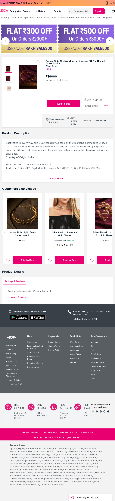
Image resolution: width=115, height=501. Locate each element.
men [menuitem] (98, 17)
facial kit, (22, 451)
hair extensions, (52, 457)
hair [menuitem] (20, 17)
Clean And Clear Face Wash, (55, 481)
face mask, (59, 448)
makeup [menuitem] (5, 17)
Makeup (94, 342)
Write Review (18, 297)
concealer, (47, 448)
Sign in (98, 11)
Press (8, 357)
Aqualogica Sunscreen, (80, 478)
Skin (92, 346)
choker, (49, 463)
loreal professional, (34, 457)
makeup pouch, (75, 463)
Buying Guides (54, 350)
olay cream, (67, 457)
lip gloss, (79, 448)
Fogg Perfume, (34, 481)
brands (26, 11)
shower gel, (35, 460)
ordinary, (45, 454)
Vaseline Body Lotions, (29, 478)
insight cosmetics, (71, 460)
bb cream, (33, 451)
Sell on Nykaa (33, 367)
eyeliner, (94, 451)
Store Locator (33, 352)
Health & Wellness (98, 366)
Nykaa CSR (11, 365)
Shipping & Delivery (35, 363)
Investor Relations (14, 380)
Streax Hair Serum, (72, 475)
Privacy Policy (87, 432)
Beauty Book (54, 342)
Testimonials (11, 361)
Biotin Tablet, (62, 478)
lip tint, (83, 457)
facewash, (75, 466)
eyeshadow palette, (67, 454)
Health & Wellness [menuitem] (85, 17)
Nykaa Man (74, 350)
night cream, (63, 466)
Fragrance (95, 370)
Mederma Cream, (24, 472)
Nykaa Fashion (76, 354)
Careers (9, 349)
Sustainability (12, 370)
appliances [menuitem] (29, 17)
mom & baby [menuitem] (67, 17)
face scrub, (69, 469)
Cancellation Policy (68, 432)
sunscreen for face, (51, 460)
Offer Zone (74, 342)
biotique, (69, 448)
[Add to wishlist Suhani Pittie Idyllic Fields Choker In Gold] (8, 260)
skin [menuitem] (13, 17)
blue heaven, (26, 469)
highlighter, (23, 448)
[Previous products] (4, 232)
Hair (92, 350)
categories (15, 11)
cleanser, (82, 454)
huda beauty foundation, (43, 466)
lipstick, (14, 448)
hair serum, (35, 448)
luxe (34, 11)
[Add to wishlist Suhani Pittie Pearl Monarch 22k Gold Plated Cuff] (92, 260)
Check (105, 106)
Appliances (96, 358)
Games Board (54, 346)
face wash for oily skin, (28, 454)
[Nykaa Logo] (4, 10)
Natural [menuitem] (55, 17)
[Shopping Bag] (113, 11)
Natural (94, 374)
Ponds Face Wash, (53, 475)
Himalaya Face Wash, (64, 472)
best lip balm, (56, 469)
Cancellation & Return (33, 357)
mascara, (19, 457)
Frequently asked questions (35, 347)
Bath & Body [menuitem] (43, 17)
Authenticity (11, 353)
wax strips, (22, 460)
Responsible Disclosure (11, 375)
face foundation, (89, 460)
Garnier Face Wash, (85, 472)
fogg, (76, 457)
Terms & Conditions (31, 432)
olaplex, (88, 463)
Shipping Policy (50, 432)
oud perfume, (60, 463)
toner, (53, 454)
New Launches (76, 346)
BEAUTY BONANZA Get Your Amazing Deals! (25, 3)
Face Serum (57, 484)
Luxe (93, 378)
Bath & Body (96, 354)
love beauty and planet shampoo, (72, 451)
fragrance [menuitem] (108, 17)
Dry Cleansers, (44, 484)
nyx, (83, 466)
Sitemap (73, 362)
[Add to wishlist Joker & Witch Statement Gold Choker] (50, 260)
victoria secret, (46, 451)
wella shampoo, (23, 466)
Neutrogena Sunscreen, (82, 481)
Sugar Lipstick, (48, 478)
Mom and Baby (97, 362)
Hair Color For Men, (26, 484)
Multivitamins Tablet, (44, 472)
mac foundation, (36, 463)
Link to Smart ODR (14, 384)
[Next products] (110, 232)
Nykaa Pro (74, 358)
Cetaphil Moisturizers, (32, 475)
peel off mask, (41, 469)
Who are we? (11, 345)
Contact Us (32, 342)
